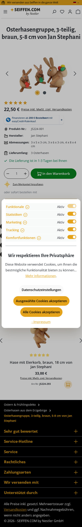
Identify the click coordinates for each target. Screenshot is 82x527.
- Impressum (41, 322)
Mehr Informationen (40, 276)
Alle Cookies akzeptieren (41, 312)
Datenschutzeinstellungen (41, 290)
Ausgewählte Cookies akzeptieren (41, 301)
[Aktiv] (71, 206)
